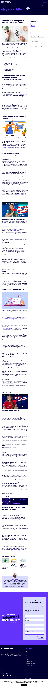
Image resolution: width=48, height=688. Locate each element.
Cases (27, 657)
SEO (32, 49)
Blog (25, 1)
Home (20, 1)
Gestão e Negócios (34, 41)
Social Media (37, 49)
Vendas (27, 653)
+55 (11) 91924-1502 (7, 673)
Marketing (28, 651)
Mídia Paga (41, 46)
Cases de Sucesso (40, 36)
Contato (44, 1)
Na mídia (38, 1)
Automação (33, 36)
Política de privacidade (30, 665)
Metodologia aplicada (30, 663)
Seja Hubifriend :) (29, 661)
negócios (13, 137)
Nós (27, 655)
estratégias (12, 50)
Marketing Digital (34, 46)
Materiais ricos (30, 1)
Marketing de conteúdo (35, 44)
